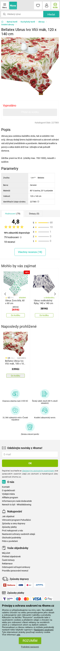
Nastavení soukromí (44, 629)
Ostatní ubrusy (7, 24)
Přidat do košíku (30, 112)
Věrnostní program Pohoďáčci (16, 520)
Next (55, 294)
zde (18, 634)
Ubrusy (41, 22)
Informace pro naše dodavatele (17, 501)
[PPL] (39, 585)
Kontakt (6, 487)
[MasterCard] (26, 599)
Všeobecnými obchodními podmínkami (38, 471)
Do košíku (15, 315)
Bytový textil (12, 22)
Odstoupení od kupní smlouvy (16, 567)
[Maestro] (18, 599)
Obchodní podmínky (11, 538)
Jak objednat (8, 516)
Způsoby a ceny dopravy (13, 523)
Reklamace (7, 563)
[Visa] (36, 599)
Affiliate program (10, 497)
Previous (5, 294)
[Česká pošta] (20, 585)
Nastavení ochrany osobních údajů (18, 534)
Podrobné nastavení (30, 647)
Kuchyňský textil (28, 22)
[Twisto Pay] (8, 599)
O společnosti (8, 490)
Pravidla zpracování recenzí (15, 571)
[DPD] (29, 585)
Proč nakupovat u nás (12, 530)
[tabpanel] (30, 66)
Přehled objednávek (11, 556)
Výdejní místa (8, 494)
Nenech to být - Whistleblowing (16, 504)
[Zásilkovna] (9, 585)
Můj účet (6, 553)
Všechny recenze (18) (30, 252)
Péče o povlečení (10, 541)
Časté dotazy (8, 560)
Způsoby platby (9, 527)
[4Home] (3, 21)
